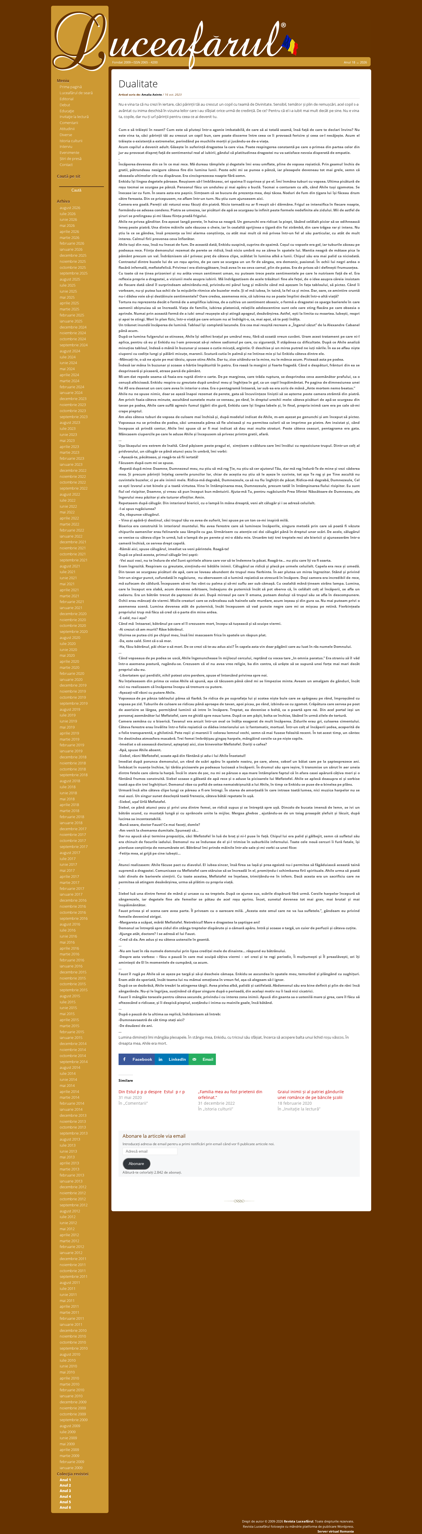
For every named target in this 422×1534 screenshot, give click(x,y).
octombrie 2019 (73, 697)
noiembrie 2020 (73, 619)
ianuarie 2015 (71, 1037)
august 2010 (70, 1354)
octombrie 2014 (73, 1055)
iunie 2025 (68, 291)
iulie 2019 (68, 715)
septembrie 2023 (74, 416)
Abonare (136, 1164)
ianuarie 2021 (71, 607)
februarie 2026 (72, 243)
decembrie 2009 (73, 1401)
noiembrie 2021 (73, 547)
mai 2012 (67, 1228)
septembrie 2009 (74, 1419)
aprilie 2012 (69, 1234)
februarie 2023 (72, 458)
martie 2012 (69, 1240)
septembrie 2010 (74, 1348)
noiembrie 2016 (73, 906)
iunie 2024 (68, 362)
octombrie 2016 (73, 912)
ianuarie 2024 (71, 392)
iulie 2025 (68, 285)
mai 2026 (67, 225)
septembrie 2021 (74, 560)
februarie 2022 (72, 530)
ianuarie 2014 (71, 1109)
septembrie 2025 (74, 273)
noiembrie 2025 (73, 261)
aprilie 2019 (69, 733)
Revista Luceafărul (298, 1521)
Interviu (66, 146)
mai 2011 (67, 1300)
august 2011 (70, 1282)
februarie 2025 (72, 315)
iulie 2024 (68, 357)
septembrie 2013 (74, 1133)
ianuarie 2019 (71, 751)
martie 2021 (69, 595)
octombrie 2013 (73, 1127)
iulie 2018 (68, 786)
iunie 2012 (68, 1222)
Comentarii (69, 122)
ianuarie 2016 (71, 966)
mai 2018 (67, 798)
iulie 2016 (68, 930)
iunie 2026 (68, 219)
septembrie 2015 (74, 989)
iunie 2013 (68, 1151)
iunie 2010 (68, 1366)
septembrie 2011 (74, 1276)
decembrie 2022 (73, 470)
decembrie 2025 (73, 255)
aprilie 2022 (69, 518)
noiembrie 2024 (73, 332)
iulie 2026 (68, 213)
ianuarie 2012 (71, 1252)
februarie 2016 (72, 960)
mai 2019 (67, 727)
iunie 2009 (68, 1437)
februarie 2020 (72, 673)
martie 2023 (69, 452)
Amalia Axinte (152, 94)
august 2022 (70, 494)
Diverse (66, 134)
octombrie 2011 (73, 1270)
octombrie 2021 (73, 554)
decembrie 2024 (73, 327)
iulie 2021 (68, 571)
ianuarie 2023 (71, 464)
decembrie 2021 (73, 541)
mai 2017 (67, 870)
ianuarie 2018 (71, 822)
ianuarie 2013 (71, 1181)
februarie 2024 (72, 386)
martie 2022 (69, 524)
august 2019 (70, 709)
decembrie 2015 (73, 972)
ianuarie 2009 (71, 1467)
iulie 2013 (68, 1145)
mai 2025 (67, 297)
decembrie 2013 (73, 1115)
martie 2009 (69, 1455)
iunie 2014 (68, 1079)
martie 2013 (69, 1169)
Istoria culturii (71, 140)
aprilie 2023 (69, 446)
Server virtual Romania (336, 1531)
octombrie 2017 (73, 840)
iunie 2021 (68, 577)
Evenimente (69, 152)
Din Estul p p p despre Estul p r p (152, 1091)
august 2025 (70, 279)
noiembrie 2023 (73, 404)
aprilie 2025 (69, 303)
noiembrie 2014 (73, 1049)
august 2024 (70, 350)
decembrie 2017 (73, 828)
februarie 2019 (72, 744)
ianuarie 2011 (71, 1324)
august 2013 (70, 1139)
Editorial (66, 98)
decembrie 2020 (73, 613)
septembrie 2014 (74, 1061)
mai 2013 (67, 1157)
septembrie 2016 (74, 918)
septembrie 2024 (74, 344)
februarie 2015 (72, 1031)
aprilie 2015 (69, 1019)
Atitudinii (67, 128)
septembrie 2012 (74, 1205)
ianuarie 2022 (71, 536)
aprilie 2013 (69, 1163)
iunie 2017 (68, 864)
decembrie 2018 (73, 757)
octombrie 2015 (73, 983)
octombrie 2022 (73, 482)
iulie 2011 (68, 1288)
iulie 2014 (68, 1073)
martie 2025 (69, 309)
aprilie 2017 (69, 876)
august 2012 (70, 1211)
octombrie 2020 (73, 625)
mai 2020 (67, 655)
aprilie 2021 (69, 589)
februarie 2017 (72, 888)
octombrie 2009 (73, 1414)
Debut (65, 104)
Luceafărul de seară (76, 92)
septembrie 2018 (74, 774)
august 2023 (70, 422)
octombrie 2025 (73, 267)
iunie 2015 (68, 1007)
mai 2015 (67, 1013)
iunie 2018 (68, 792)
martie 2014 (69, 1097)
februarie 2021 (72, 601)
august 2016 (70, 924)
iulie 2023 (68, 428)
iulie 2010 (68, 1360)
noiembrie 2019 (73, 691)
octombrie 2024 (73, 338)
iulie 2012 (68, 1216)
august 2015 (70, 995)
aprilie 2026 (69, 231)
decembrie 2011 (73, 1258)
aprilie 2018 (69, 804)
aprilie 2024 (69, 374)
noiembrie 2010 (73, 1336)
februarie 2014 (72, 1103)
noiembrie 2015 (73, 978)
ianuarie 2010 (71, 1395)
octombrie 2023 (73, 410)
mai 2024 (67, 368)
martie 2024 (69, 380)
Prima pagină (71, 86)
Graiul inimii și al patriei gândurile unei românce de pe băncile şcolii (311, 1094)
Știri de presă (71, 158)
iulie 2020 (68, 643)
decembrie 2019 (73, 685)
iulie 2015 (68, 1001)
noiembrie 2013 (73, 1121)
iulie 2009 (68, 1431)
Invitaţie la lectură (74, 116)
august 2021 (70, 566)
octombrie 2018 (73, 769)
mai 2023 (67, 440)
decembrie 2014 (73, 1043)
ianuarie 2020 (71, 679)
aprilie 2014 (69, 1091)
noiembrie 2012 (73, 1192)
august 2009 (70, 1425)
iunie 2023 (68, 434)
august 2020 (70, 637)
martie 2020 (69, 667)
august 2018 (70, 780)
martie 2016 (69, 954)
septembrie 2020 (74, 631)
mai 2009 (67, 1443)
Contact (66, 164)
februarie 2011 (72, 1318)
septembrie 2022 (74, 488)
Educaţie (67, 110)
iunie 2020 (68, 649)
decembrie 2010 (73, 1330)
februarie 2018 (72, 816)
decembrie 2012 (73, 1186)
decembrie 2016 (73, 900)
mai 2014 (67, 1085)
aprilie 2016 (69, 948)
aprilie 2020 (69, 661)
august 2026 (70, 207)
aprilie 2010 (69, 1378)
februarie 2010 (72, 1389)
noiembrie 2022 (73, 476)
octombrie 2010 (73, 1342)
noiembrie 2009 (73, 1408)
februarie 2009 (72, 1461)
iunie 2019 (68, 721)
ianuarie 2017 (71, 894)
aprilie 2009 (69, 1449)
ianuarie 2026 (71, 249)
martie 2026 (69, 237)
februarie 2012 (72, 1246)
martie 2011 (69, 1312)
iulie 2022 (68, 500)
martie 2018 (69, 810)
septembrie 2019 (74, 703)
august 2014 (70, 1067)
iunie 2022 (68, 506)
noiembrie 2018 (73, 763)
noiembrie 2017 (73, 834)
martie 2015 (69, 1025)
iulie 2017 (68, 858)
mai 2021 (67, 583)
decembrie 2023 (73, 398)
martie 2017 (69, 882)
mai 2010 (67, 1372)
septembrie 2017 (74, 846)
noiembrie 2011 (73, 1264)
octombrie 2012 (73, 1198)
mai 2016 (67, 942)
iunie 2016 (68, 936)
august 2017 (70, 852)
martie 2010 (69, 1384)
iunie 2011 (68, 1294)
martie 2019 (69, 739)
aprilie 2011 (69, 1306)
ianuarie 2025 (71, 321)
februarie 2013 (72, 1175)
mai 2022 (67, 512)
